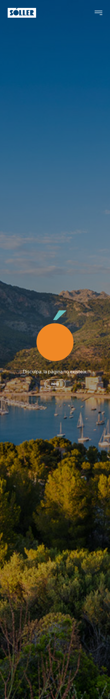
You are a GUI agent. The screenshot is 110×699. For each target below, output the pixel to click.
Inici (55, 384)
